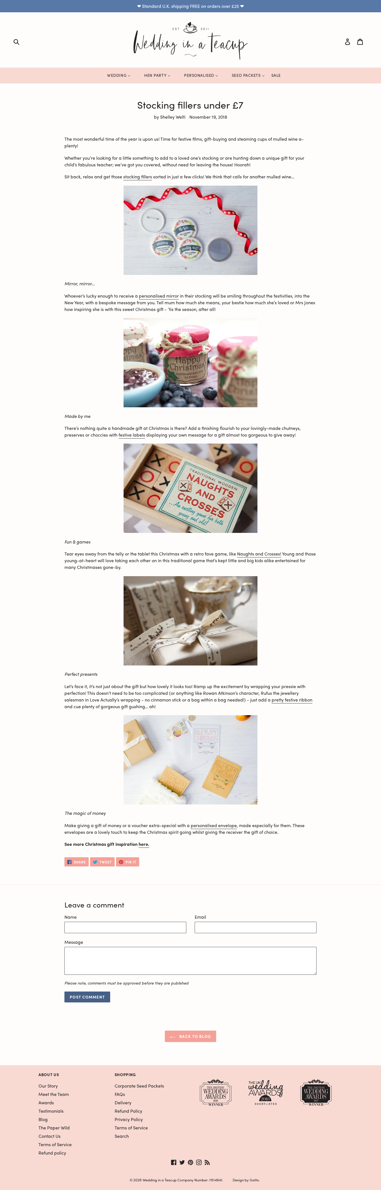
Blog (43, 1119)
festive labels (132, 435)
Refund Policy (128, 1111)
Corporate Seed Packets (139, 1086)
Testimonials (51, 1111)
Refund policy (52, 1153)
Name (70, 917)
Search (122, 1136)
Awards (46, 1102)
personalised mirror (159, 296)
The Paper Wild (54, 1127)
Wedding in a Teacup (160, 1179)
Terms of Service (55, 1144)
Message (73, 942)
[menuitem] (115, 75)
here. (144, 844)
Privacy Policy (129, 1119)
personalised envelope (214, 825)
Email (200, 917)
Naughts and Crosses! (259, 553)
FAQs (120, 1094)
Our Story (48, 1086)
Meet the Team (53, 1094)
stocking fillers (137, 176)
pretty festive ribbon (292, 699)
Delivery (123, 1102)
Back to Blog (194, 1036)
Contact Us (49, 1136)
